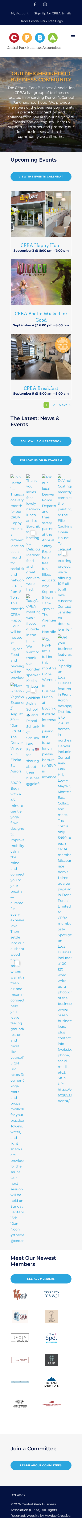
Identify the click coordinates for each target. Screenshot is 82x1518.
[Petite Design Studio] (20, 1294)
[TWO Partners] (51, 1294)
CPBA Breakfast (41, 388)
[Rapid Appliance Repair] (20, 1316)
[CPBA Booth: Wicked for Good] (41, 282)
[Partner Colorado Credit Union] (51, 1403)
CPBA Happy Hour (41, 245)
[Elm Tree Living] (51, 1360)
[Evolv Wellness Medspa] (20, 1338)
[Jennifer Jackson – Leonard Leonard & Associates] (20, 1360)
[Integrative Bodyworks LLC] (20, 1382)
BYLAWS (18, 1495)
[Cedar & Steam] (20, 1403)
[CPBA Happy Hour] (41, 214)
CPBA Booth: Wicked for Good (41, 316)
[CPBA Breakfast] (41, 357)
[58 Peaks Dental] (51, 1382)
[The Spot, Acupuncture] (51, 1338)
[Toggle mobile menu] (73, 37)
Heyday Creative (57, 1516)
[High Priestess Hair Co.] (51, 1316)
